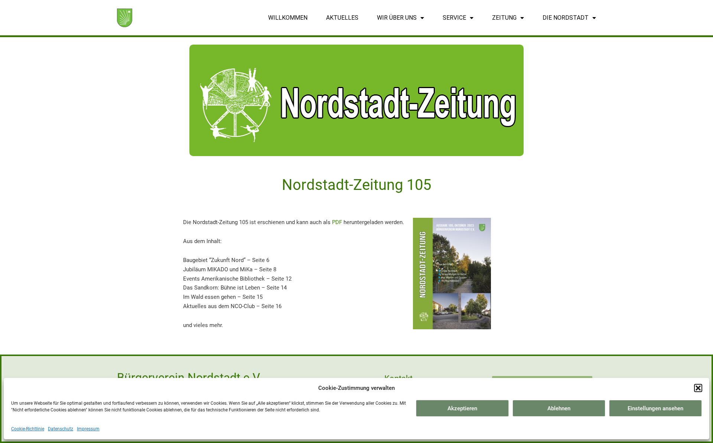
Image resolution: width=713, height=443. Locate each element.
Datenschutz (60, 428)
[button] (698, 388)
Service (454, 17)
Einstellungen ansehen (655, 408)
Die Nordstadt (566, 17)
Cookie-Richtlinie (27, 428)
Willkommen (287, 17)
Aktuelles (342, 17)
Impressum (88, 428)
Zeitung (504, 17)
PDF (337, 222)
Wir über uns (397, 17)
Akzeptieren (462, 408)
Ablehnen (558, 408)
